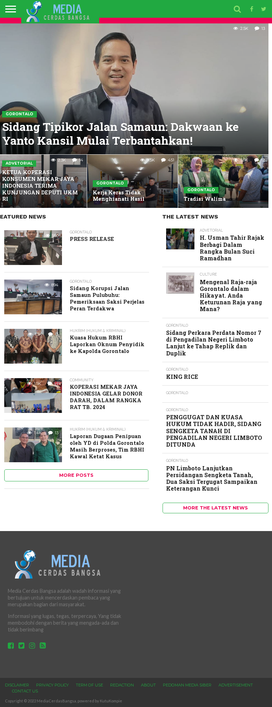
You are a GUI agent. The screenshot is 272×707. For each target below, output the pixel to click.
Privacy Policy (52, 685)
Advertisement (236, 685)
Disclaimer (17, 685)
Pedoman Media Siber (187, 685)
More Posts (76, 475)
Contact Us (25, 691)
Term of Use (89, 685)
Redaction (122, 685)
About (148, 685)
